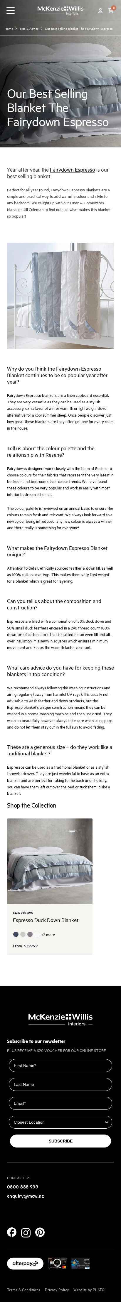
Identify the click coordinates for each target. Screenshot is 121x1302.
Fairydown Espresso (72, 169)
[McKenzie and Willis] (60, 10)
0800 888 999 (22, 1186)
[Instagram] (26, 1232)
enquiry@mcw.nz (25, 1195)
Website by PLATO (89, 1289)
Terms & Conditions (23, 1289)
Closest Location (26, 1111)
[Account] (100, 10)
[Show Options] (107, 1122)
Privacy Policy (57, 1289)
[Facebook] (11, 1232)
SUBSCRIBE (61, 1141)
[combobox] (59, 1122)
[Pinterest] (40, 1232)
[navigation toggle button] (10, 11)
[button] (111, 10)
